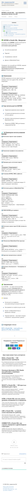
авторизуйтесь (22, 453)
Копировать (5, 86)
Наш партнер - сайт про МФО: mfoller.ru (10, 490)
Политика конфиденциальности (8, 487)
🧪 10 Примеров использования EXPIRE (12, 29)
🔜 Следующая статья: (10, 32)
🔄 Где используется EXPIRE (9, 28)
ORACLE (10, 16)
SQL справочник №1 (8, 2)
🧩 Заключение (6, 31)
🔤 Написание (6, 26)
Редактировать (13, 86)
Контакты (5, 489)
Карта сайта (6, 486)
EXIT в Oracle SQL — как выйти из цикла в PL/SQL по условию (11, 328)
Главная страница (5, 10)
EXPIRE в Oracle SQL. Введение (10, 25)
